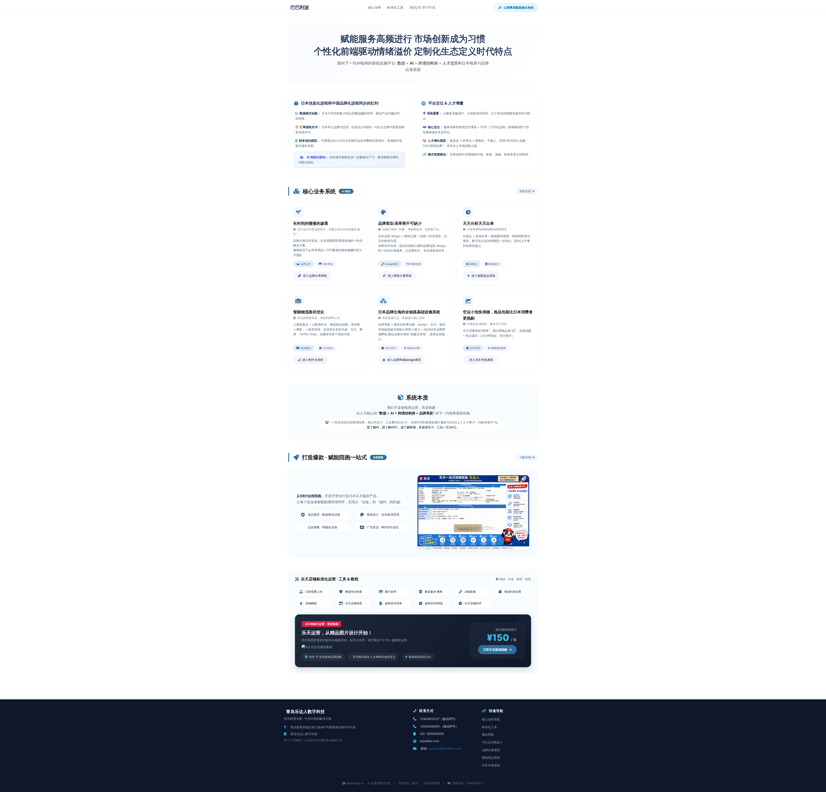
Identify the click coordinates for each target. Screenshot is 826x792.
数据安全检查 (353, 591)
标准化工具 (395, 7)
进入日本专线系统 (481, 359)
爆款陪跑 (488, 734)
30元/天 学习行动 (422, 7)
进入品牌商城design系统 (404, 359)
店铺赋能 (311, 603)
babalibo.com (429, 741)
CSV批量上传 (313, 591)
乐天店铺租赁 (353, 603)
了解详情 (525, 457)
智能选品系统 (491, 757)
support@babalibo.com (444, 748)
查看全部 (525, 191)
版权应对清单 (393, 603)
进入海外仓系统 (312, 359)
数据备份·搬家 (433, 591)
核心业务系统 (491, 719)
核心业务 (374, 7)
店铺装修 (470, 591)
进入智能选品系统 (483, 275)
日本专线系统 (491, 765)
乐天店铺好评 (473, 603)
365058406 (435, 733)
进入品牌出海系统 (315, 275)
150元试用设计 (492, 742)
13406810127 (429, 719)
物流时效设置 (512, 591)
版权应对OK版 (434, 603)
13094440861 (430, 726)
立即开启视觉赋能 (495, 649)
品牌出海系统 (491, 750)
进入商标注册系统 (400, 275)
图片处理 (390, 591)
